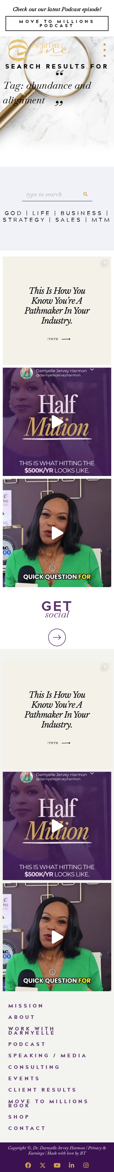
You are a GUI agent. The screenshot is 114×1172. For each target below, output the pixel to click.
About (22, 1017)
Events (24, 1078)
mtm (102, 219)
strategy (24, 219)
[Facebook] (28, 1165)
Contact (27, 1128)
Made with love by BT (66, 1153)
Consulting (34, 1067)
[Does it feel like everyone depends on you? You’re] (57, 533)
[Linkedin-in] (71, 1165)
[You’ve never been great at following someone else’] (57, 311)
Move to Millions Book (48, 1103)
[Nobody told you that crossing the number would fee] (57, 422)
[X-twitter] (43, 1165)
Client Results (42, 1089)
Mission (26, 1005)
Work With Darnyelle (32, 1030)
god (14, 212)
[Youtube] (57, 1165)
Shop (19, 1117)
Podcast (27, 1044)
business (82, 212)
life (41, 212)
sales (68, 219)
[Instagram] (86, 1165)
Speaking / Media (48, 1055)
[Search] (85, 194)
